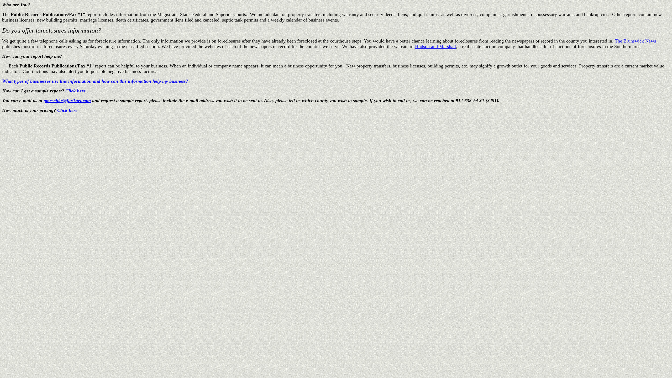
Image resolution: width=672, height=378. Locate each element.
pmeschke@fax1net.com (67, 100)
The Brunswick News (635, 41)
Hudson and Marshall (435, 46)
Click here (75, 90)
